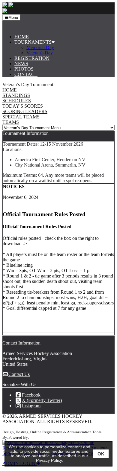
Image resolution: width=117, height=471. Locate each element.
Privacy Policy (49, 460)
